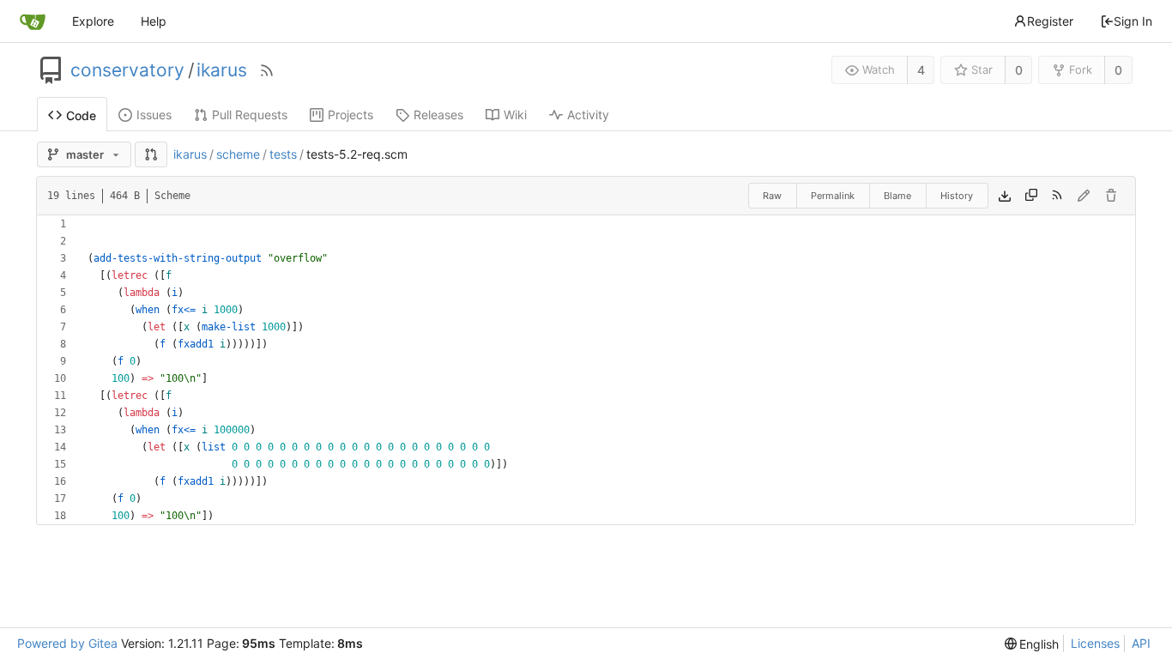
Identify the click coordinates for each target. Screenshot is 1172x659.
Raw (772, 196)
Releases (438, 114)
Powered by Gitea (67, 643)
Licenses (1095, 643)
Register (1050, 21)
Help (153, 21)
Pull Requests (249, 114)
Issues (154, 114)
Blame (897, 196)
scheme (238, 154)
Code (81, 115)
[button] (151, 154)
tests (283, 154)
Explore (93, 21)
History (956, 196)
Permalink (833, 196)
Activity (588, 114)
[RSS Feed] (267, 70)
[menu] (1032, 644)
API (1141, 643)
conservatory (127, 70)
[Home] (33, 21)
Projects (350, 114)
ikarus (221, 70)
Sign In (1133, 21)
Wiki (515, 114)
